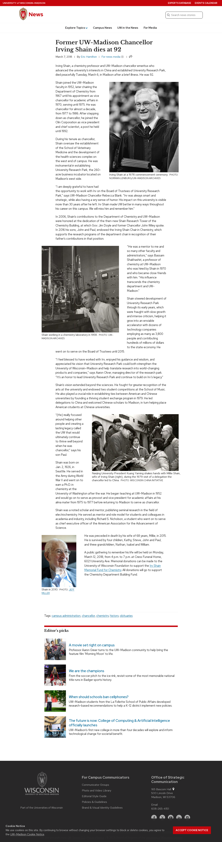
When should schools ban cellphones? (99, 697)
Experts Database (179, 3)
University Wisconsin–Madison (24, 3)
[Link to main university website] (41, 784)
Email (154, 805)
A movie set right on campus (92, 645)
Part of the (41, 807)
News (36, 14)
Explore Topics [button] (75, 28)
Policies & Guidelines (94, 802)
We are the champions (86, 671)
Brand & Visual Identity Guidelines (102, 807)
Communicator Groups (95, 785)
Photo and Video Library (96, 790)
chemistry (102, 616)
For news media (111, 57)
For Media (150, 28)
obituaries (126, 616)
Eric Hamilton (89, 57)
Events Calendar (206, 3)
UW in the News (127, 28)
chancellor (88, 616)
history (114, 616)
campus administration (66, 616)
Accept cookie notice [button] (192, 830)
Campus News (102, 28)
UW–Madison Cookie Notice (27, 834)
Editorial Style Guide (94, 796)
